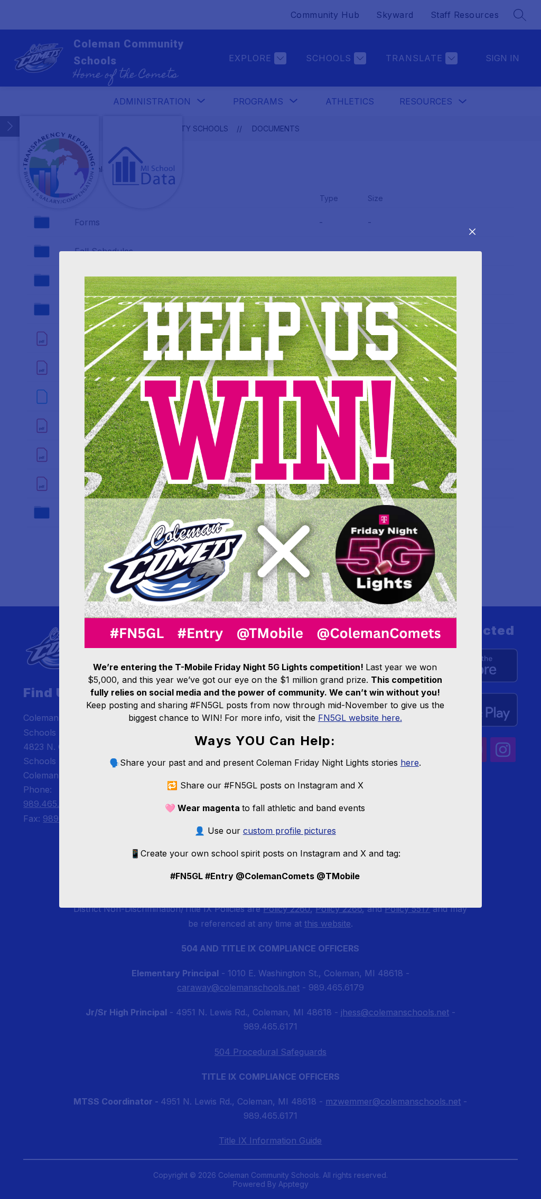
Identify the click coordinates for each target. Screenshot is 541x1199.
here (409, 762)
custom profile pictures (289, 830)
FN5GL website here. (360, 717)
